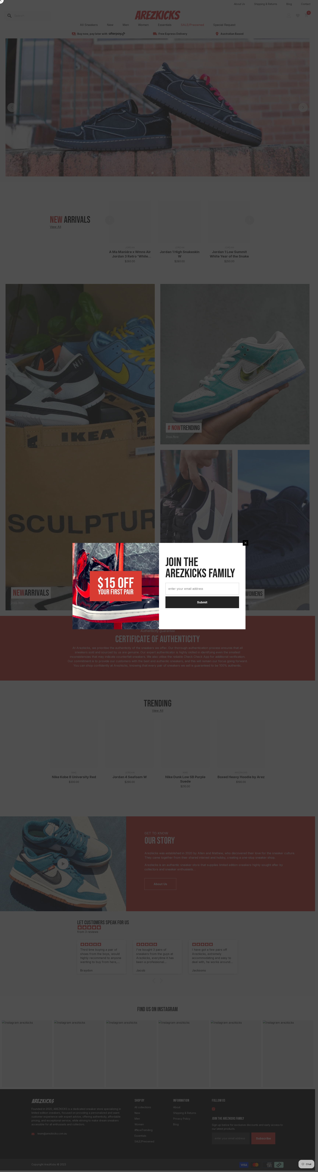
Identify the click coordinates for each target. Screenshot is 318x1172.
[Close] (245, 543)
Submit (202, 602)
